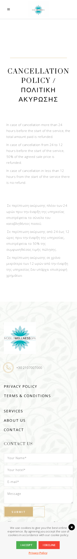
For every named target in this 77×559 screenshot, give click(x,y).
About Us (15, 420)
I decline (49, 545)
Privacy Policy (20, 386)
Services (13, 411)
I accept (27, 545)
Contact (14, 429)
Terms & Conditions (27, 395)
